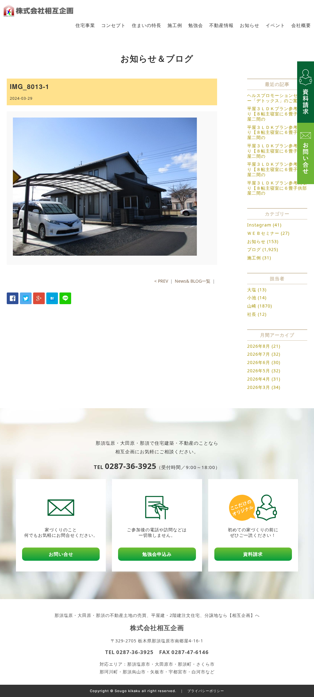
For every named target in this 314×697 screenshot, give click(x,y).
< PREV (161, 281)
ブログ (254, 249)
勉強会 (195, 25)
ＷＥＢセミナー (263, 233)
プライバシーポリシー (205, 691)
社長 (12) (256, 314)
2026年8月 (258, 346)
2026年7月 (258, 354)
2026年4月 (258, 379)
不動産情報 (221, 25)
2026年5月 (258, 371)
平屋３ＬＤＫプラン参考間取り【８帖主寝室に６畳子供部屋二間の (277, 114)
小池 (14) (256, 297)
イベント (275, 25)
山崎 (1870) (259, 306)
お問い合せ (61, 554)
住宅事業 (85, 25)
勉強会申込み (157, 554)
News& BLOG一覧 (192, 281)
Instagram (259, 225)
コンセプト (113, 25)
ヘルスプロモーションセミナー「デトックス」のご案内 (277, 97)
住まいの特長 (146, 25)
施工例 (174, 25)
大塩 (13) (256, 289)
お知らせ (249, 25)
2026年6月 (258, 362)
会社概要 (301, 25)
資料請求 (253, 554)
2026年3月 (258, 387)
